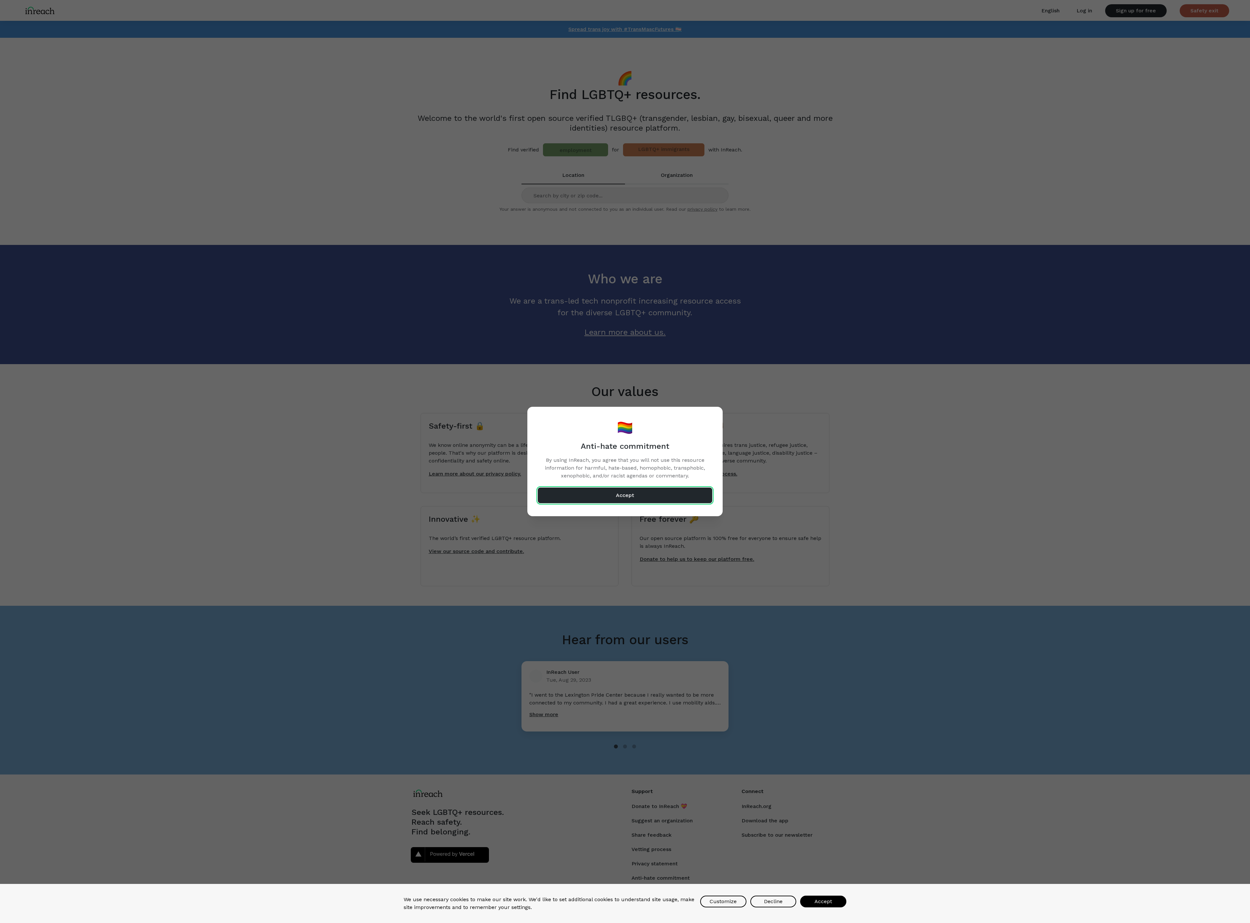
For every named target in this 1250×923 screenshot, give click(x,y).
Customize (723, 901)
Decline (773, 901)
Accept (823, 901)
